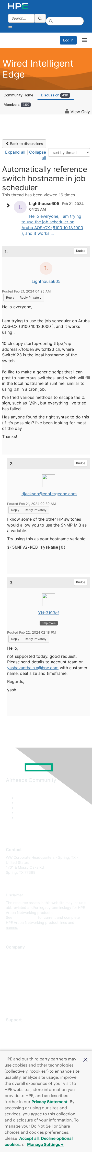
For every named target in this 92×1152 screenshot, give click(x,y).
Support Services (20, 1027)
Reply (10, 297)
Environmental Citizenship (27, 977)
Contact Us (15, 970)
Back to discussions (26, 143)
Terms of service (19, 992)
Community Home (18, 95)
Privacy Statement (49, 1101)
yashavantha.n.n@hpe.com (33, 667)
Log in (68, 40)
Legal (10, 1000)
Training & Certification (25, 1042)
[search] (40, 18)
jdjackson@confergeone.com (48, 493)
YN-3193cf (48, 612)
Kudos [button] (80, 251)
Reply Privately (30, 297)
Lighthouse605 (46, 281)
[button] (85, 1059)
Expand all (15, 152)
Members (16, 104)
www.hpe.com (25, 917)
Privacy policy (17, 985)
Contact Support (20, 1035)
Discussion (54, 95)
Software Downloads (23, 1050)
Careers (12, 962)
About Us (13, 955)
